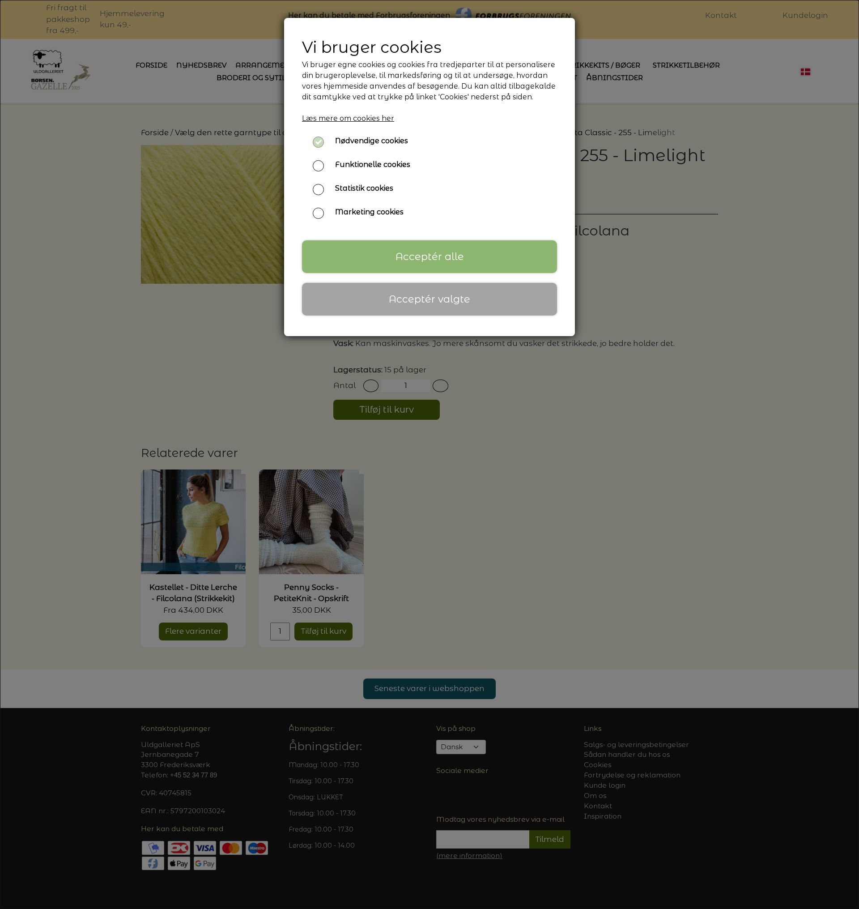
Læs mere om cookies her (348, 118)
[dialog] (429, 454)
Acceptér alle (429, 256)
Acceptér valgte (429, 299)
